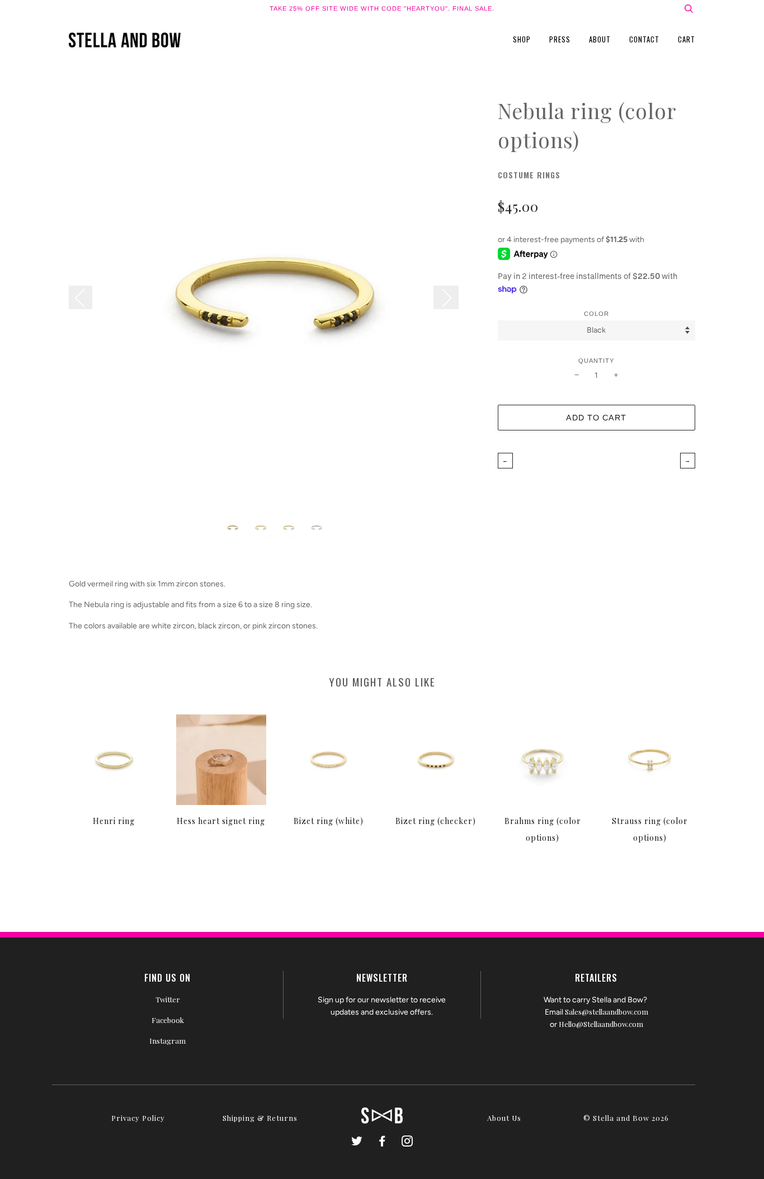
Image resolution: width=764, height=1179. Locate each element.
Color (596, 313)
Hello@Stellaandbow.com (601, 1024)
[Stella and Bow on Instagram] (407, 1142)
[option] (275, 302)
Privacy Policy (138, 1118)
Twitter (167, 999)
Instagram (167, 1040)
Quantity (596, 360)
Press (559, 39)
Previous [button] (86, 297)
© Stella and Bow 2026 (626, 1118)
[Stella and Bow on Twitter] (357, 1142)
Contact (644, 39)
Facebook (168, 1020)
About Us (504, 1118)
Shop (522, 39)
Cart (686, 39)
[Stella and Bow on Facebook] (382, 1142)
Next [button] (446, 297)
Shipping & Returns (260, 1118)
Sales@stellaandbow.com (606, 1011)
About (600, 39)
